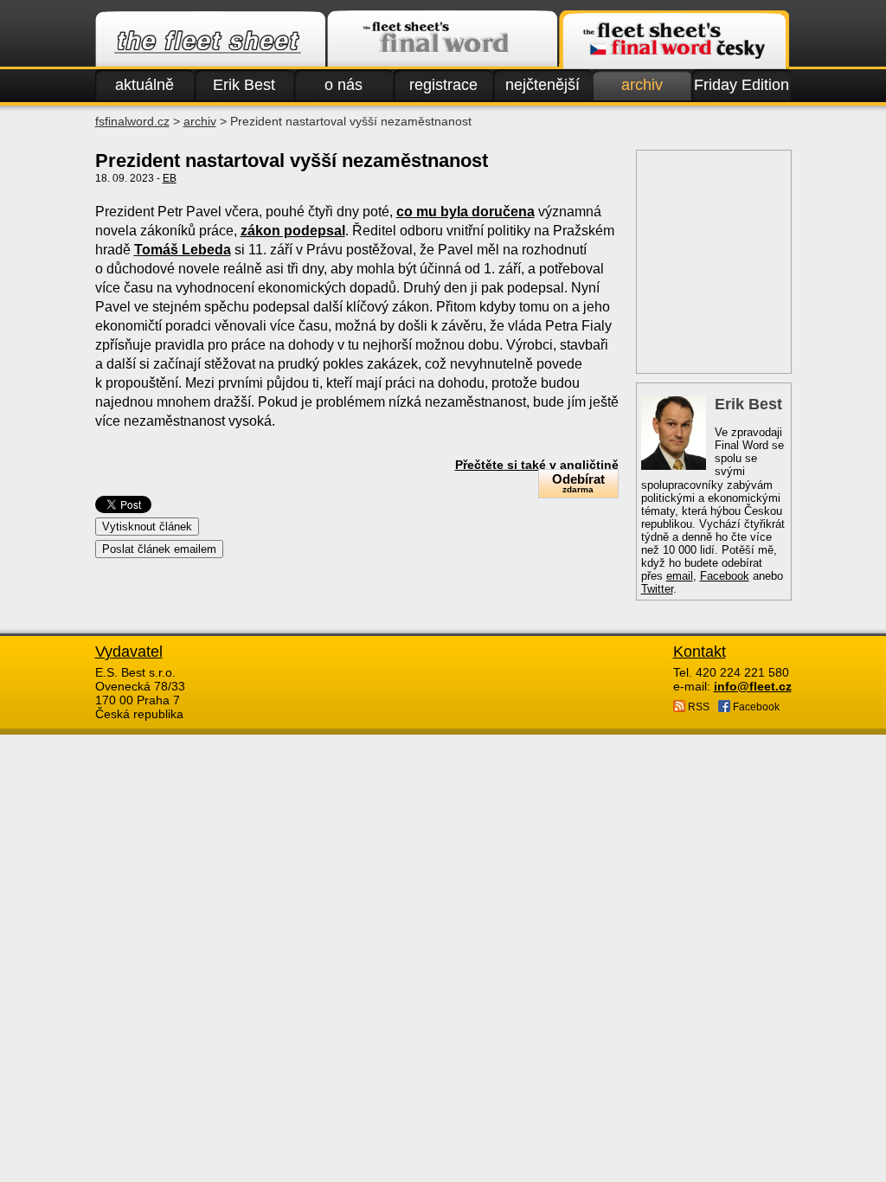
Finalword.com (442, 39)
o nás (343, 84)
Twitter (657, 588)
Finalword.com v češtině (674, 39)
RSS (697, 707)
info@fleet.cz (753, 686)
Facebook (724, 575)
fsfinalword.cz (132, 121)
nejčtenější (542, 84)
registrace (443, 84)
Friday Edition (741, 84)
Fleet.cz (210, 39)
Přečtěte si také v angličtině (537, 465)
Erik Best (244, 84)
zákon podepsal (293, 230)
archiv (642, 84)
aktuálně (144, 84)
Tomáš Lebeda (182, 249)
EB (170, 178)
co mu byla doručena (465, 211)
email (679, 575)
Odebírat (578, 483)
